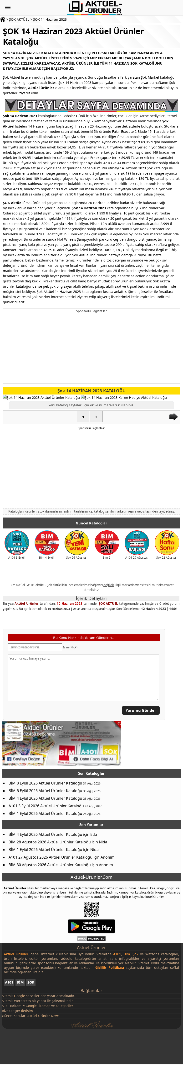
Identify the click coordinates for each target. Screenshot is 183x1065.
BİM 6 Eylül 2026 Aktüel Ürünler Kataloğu (45, 791)
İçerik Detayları (91, 598)
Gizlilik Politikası (109, 967)
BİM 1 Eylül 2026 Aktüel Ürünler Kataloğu (45, 813)
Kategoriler (64, 1005)
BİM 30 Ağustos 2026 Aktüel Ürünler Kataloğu (50, 865)
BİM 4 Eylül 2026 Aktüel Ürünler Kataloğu (45, 798)
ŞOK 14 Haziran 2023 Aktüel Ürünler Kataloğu (73, 36)
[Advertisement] (91, 347)
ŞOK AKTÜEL (19, 19)
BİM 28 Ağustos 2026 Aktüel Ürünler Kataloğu (50, 842)
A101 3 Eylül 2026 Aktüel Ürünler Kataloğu (46, 806)
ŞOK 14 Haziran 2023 (50, 19)
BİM (20, 982)
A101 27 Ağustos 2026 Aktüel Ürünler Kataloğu (50, 857)
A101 (9, 982)
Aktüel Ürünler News (43, 1015)
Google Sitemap (38, 1005)
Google (19, 996)
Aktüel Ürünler (27, 603)
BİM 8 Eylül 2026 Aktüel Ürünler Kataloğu (45, 783)
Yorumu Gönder (141, 710)
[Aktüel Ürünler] (94, 8)
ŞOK (30, 982)
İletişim (27, 1010)
